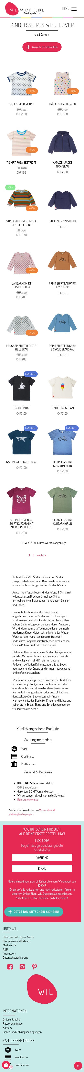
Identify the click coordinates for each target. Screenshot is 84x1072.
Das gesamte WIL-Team (16, 941)
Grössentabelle (11, 1019)
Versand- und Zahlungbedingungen (32, 812)
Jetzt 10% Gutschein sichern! (36, 912)
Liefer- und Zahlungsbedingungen (22, 1032)
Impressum (9, 953)
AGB (5, 949)
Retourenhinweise (27, 800)
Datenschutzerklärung (15, 957)
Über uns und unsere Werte (18, 937)
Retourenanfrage (13, 1023)
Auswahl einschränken (44, 47)
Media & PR (9, 945)
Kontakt (7, 1027)
